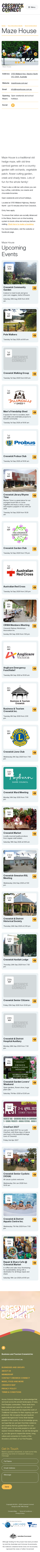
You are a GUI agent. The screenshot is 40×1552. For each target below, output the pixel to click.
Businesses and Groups (13, 1367)
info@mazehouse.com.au (21, 89)
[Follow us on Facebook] (13, 105)
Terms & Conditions (11, 1392)
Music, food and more (13, 1381)
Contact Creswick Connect (16, 1378)
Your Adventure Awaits (15, 26)
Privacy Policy (9, 1388)
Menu (33, 7)
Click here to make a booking (20, 224)
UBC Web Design (23, 1506)
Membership (7, 1374)
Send (7, 1487)
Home (4, 26)
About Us (6, 1371)
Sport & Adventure (31, 26)
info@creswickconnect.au (12, 1359)
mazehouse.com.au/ (19, 83)
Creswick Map (8, 1385)
